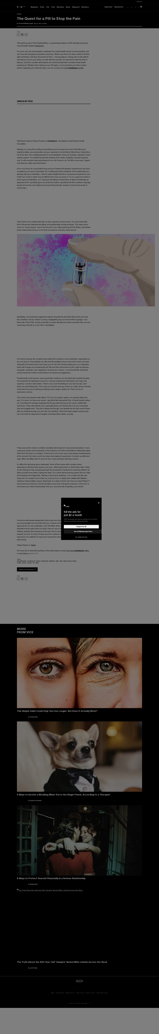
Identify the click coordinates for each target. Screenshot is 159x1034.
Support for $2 (81, 526)
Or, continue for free (81, 537)
